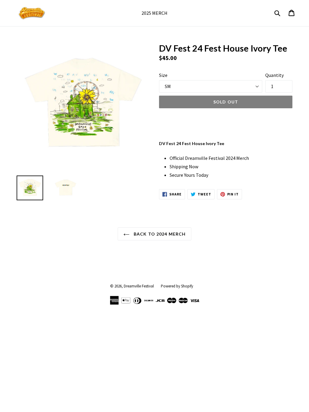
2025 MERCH (154, 13)
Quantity (274, 75)
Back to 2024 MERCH (159, 233)
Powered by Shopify (177, 286)
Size (163, 75)
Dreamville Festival (139, 286)
